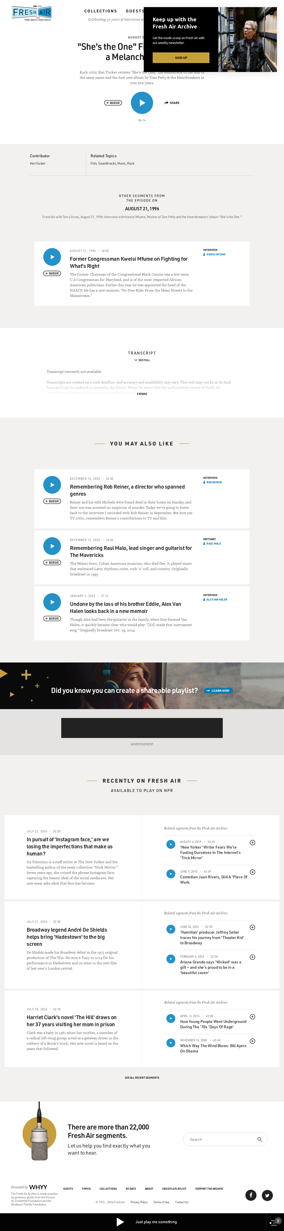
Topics (86, 1188)
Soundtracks (107, 163)
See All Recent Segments (142, 1077)
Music (121, 163)
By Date (131, 1188)
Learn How (220, 690)
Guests (135, 11)
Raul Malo (214, 543)
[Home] (31, 13)
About (149, 1188)
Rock (130, 163)
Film (94, 163)
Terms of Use (161, 1202)
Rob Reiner (214, 482)
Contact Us (181, 1202)
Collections (100, 11)
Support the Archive (209, 1188)
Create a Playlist (174, 1188)
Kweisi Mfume (216, 254)
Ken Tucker (37, 163)
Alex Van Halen (217, 599)
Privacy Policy (139, 1202)
